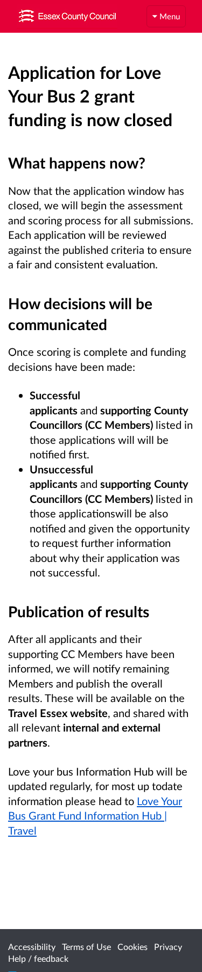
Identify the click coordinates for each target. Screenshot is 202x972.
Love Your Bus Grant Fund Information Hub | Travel (95, 815)
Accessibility (31, 946)
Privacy (168, 946)
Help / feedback (38, 958)
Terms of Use (86, 946)
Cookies (132, 946)
